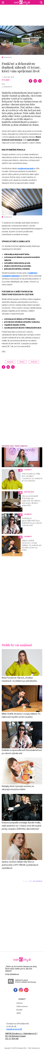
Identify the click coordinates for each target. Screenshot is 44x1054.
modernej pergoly (25, 168)
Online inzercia (22, 1006)
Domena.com (36, 1048)
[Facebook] (30, 81)
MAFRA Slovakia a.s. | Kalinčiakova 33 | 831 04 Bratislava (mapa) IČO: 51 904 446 (21, 1036)
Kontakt (19, 1010)
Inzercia (19, 1003)
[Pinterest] (26, 990)
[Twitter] (40, 81)
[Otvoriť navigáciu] (3, 2)
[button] (41, 2)
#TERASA (22, 362)
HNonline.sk (8, 87)
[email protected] (14, 1029)
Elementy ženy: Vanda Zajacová (14, 446)
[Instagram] (21, 990)
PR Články (6, 80)
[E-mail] (35, 81)
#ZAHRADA (34, 362)
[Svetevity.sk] (22, 2)
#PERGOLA (10, 362)
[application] (22, 457)
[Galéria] (22, 40)
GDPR (19, 1013)
